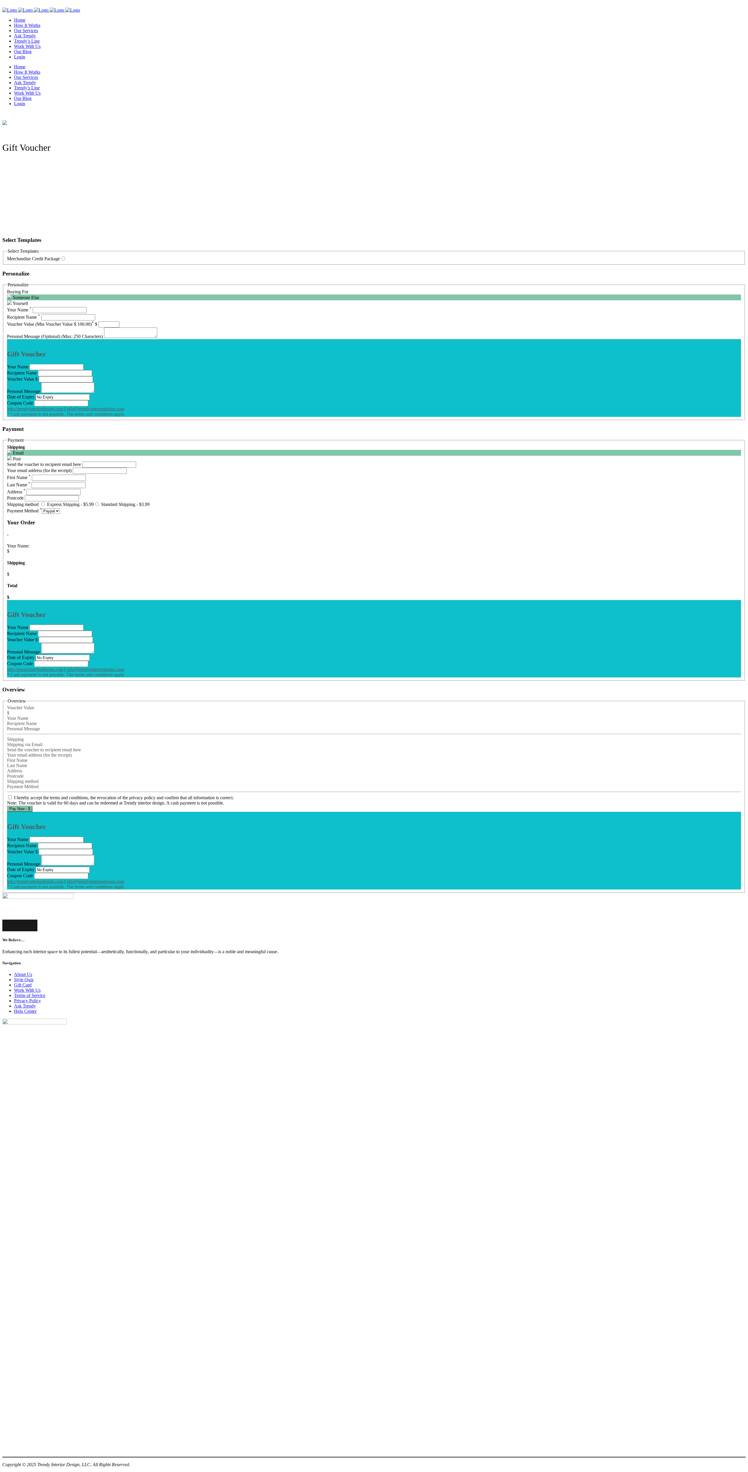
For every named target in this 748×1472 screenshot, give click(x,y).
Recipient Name (23, 317)
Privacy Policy (27, 1000)
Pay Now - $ (19, 809)
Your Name (19, 309)
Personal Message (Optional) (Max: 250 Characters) (55, 336)
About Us (23, 974)
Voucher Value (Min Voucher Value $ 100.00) (50, 324)
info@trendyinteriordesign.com (95, 408)
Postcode (15, 497)
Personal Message (23, 391)
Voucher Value (20, 379)
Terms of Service (29, 995)
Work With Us (27, 990)
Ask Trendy (25, 1005)
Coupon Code (20, 402)
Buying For (17, 291)
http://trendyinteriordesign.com (35, 408)
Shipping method (23, 504)
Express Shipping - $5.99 (70, 504)
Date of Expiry (20, 396)
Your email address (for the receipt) (39, 470)
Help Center (25, 1011)
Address (16, 491)
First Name (19, 477)
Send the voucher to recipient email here (44, 464)
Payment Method (24, 510)
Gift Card (23, 984)
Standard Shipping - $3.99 (125, 504)
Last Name (18, 484)
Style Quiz (24, 979)
